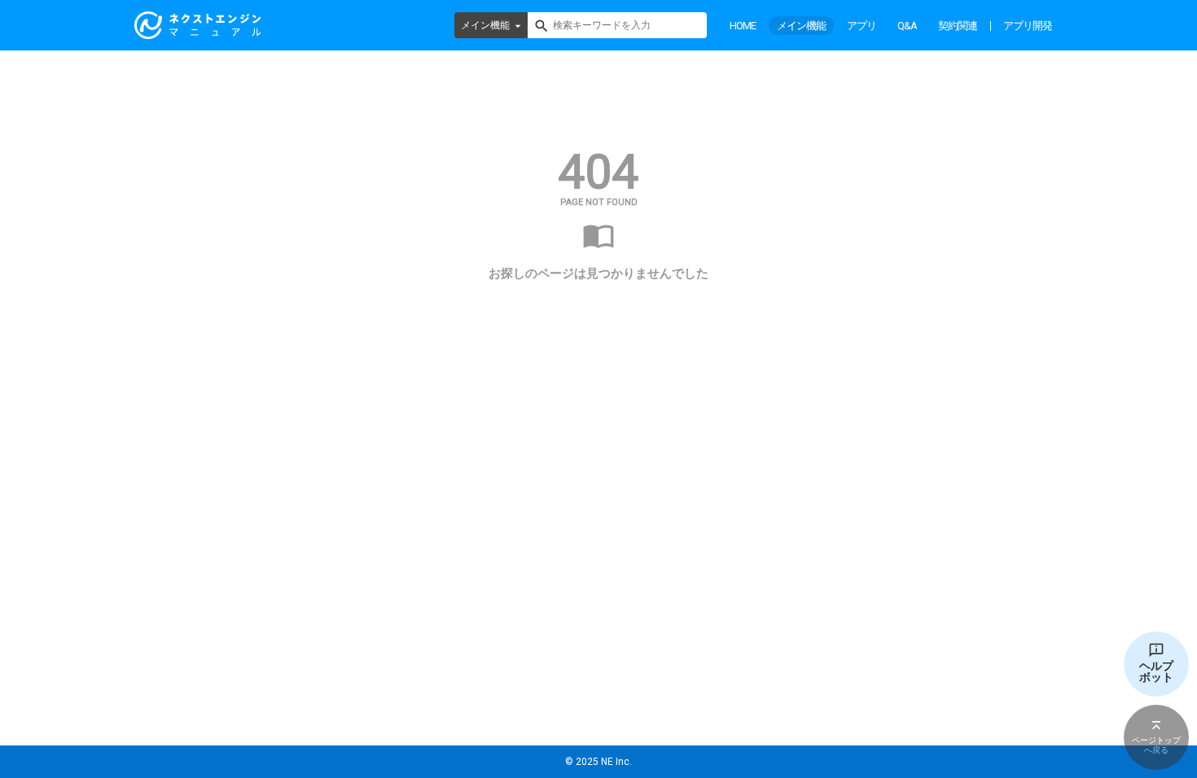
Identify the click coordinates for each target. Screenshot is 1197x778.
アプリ (861, 26)
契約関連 (957, 26)
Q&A (907, 26)
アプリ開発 (1027, 26)
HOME (743, 26)
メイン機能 (485, 25)
